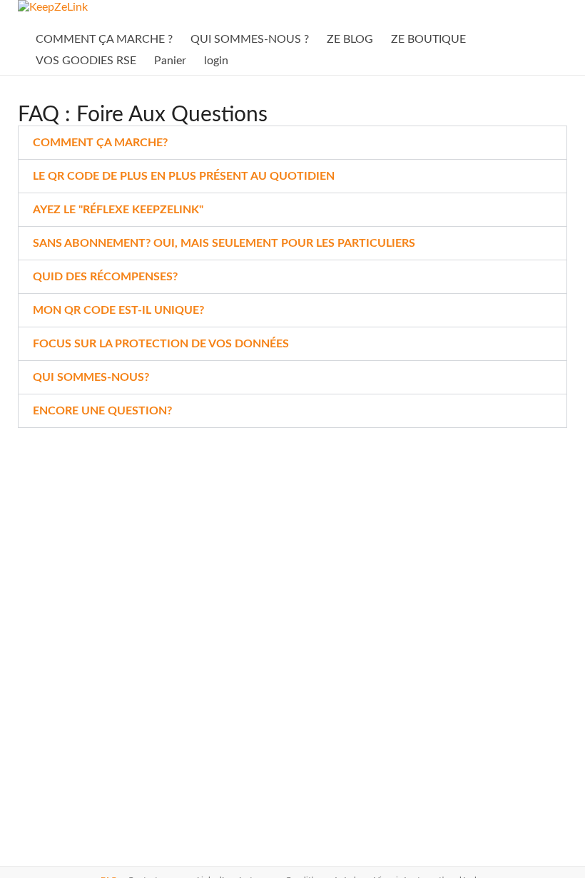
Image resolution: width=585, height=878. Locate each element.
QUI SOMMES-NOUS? (91, 377)
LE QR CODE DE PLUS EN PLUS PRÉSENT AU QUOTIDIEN (184, 176)
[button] (293, 142)
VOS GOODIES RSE (86, 60)
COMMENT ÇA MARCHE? (100, 142)
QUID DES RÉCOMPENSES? (105, 276)
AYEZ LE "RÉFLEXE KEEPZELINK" (118, 209)
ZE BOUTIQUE (428, 39)
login (216, 60)
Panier (170, 60)
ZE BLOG (350, 39)
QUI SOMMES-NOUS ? (249, 39)
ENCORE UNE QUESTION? (102, 411)
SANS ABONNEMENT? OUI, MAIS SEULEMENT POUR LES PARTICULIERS (224, 243)
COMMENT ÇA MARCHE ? (104, 39)
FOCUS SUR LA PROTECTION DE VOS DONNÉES (161, 343)
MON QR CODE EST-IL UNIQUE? (118, 310)
